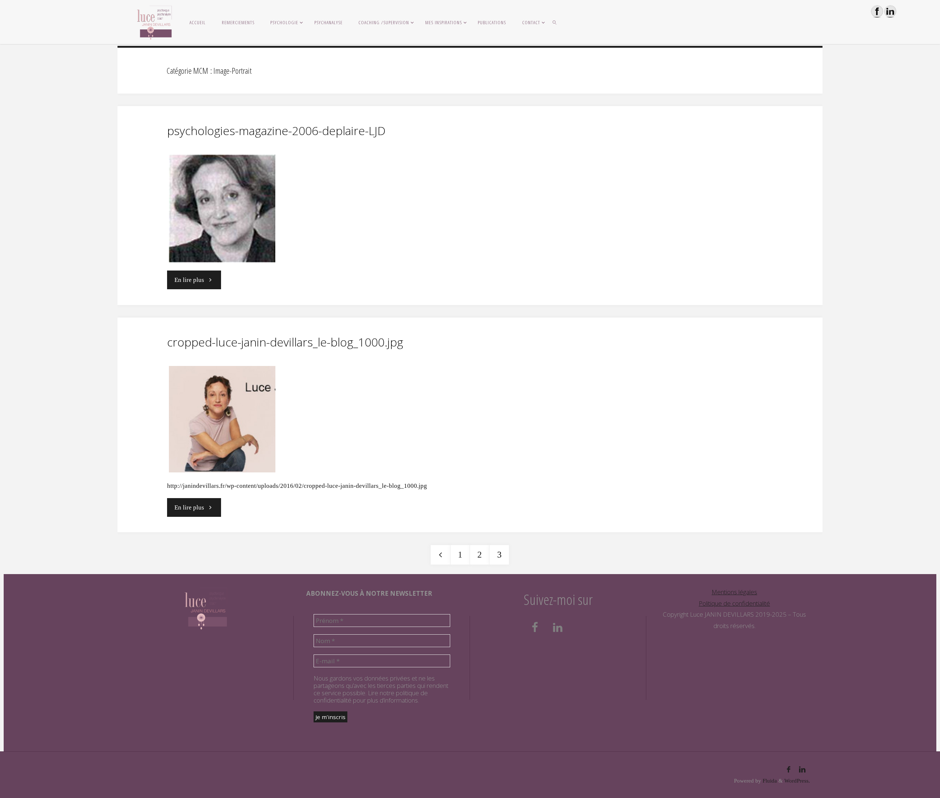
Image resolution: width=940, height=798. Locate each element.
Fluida (769, 780)
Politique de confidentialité (734, 603)
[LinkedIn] (802, 770)
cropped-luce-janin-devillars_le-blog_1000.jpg (285, 342)
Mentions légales (734, 592)
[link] (554, 22)
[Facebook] (788, 770)
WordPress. (797, 780)
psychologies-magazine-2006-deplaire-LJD (276, 130)
